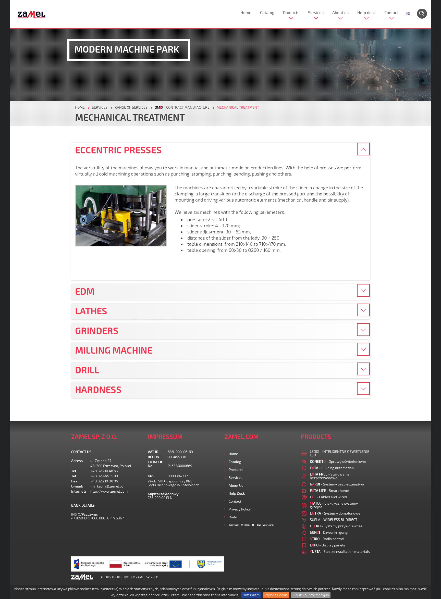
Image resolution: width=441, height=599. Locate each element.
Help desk (366, 12)
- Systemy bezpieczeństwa (337, 484)
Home (245, 12)
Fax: (74, 481)
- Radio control (327, 539)
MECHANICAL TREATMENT (238, 107)
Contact (391, 12)
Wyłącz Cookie (276, 595)
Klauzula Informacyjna (311, 595)
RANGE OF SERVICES (131, 107)
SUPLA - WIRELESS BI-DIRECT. (334, 520)
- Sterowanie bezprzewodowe (329, 476)
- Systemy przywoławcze (336, 526)
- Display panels (327, 545)
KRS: (151, 476)
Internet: (78, 491)
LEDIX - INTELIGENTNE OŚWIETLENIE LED (339, 453)
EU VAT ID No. (155, 464)
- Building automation (332, 468)
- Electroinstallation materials (340, 552)
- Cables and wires (328, 497)
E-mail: (77, 486)
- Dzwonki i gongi (329, 532)
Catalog (267, 12)
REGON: (154, 457)
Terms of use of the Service (251, 525)
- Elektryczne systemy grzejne (334, 505)
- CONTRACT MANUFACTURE (182, 107)
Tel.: (74, 471)
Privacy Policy (240, 509)
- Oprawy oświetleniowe (338, 461)
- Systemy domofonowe (335, 513)
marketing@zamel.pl (106, 486)
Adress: (77, 461)
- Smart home (329, 491)
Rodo (233, 517)
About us (340, 12)
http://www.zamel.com (109, 491)
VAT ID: (153, 452)
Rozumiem (251, 595)
